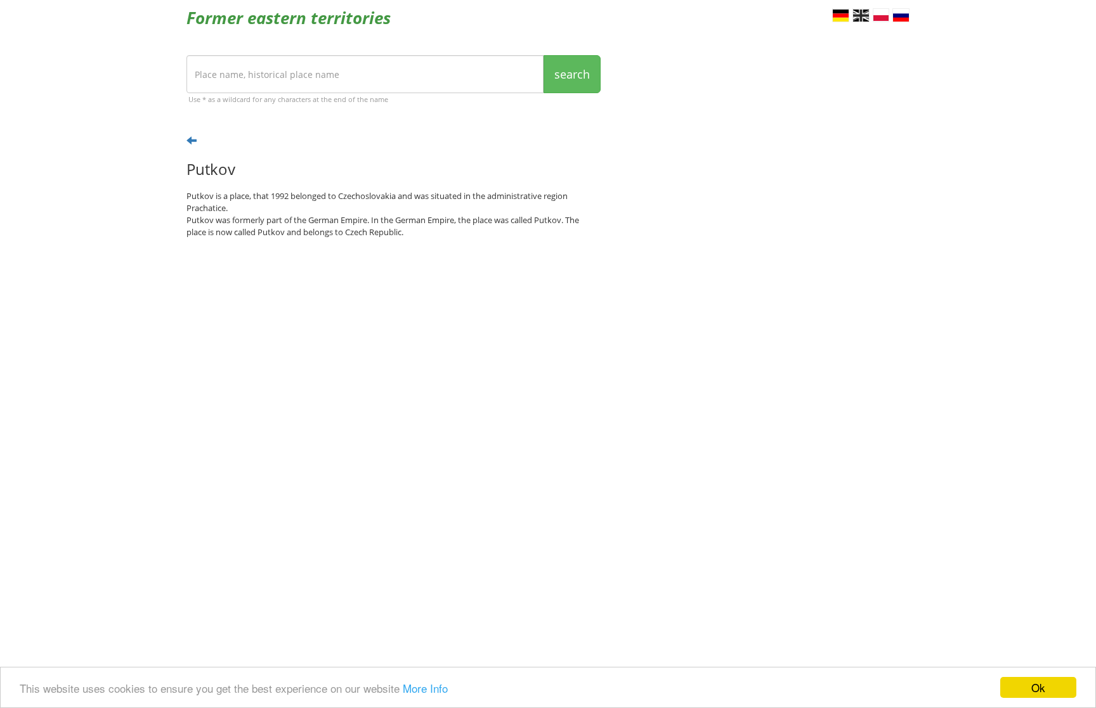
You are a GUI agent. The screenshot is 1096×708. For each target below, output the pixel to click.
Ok (1038, 687)
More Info (425, 688)
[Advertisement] (393, 346)
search (572, 74)
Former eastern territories (288, 17)
